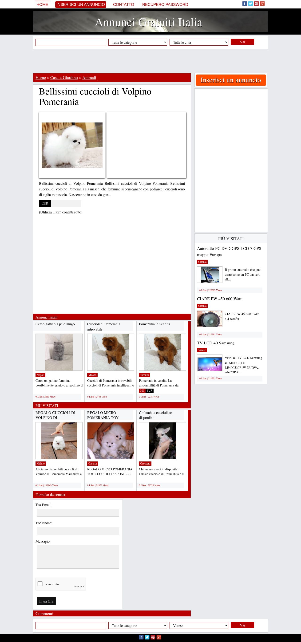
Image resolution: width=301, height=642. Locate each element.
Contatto (123, 4)
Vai (242, 41)
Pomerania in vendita (154, 323)
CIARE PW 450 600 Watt (219, 298)
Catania (202, 262)
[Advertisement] (150, 61)
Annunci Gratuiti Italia (148, 21)
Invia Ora (46, 601)
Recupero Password (165, 4)
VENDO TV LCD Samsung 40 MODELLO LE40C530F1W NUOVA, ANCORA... (243, 364)
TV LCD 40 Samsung (215, 343)
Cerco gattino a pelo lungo (55, 323)
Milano (92, 375)
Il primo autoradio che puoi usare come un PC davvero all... (243, 274)
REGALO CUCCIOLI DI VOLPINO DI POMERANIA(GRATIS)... (56, 417)
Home (42, 4)
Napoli (40, 375)
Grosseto (145, 463)
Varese (202, 350)
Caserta (92, 463)
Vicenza (144, 375)
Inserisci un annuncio (80, 4)
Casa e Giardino (64, 77)
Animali (89, 77)
